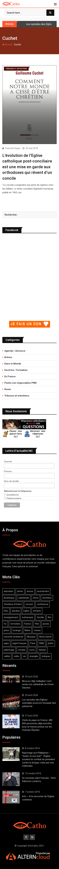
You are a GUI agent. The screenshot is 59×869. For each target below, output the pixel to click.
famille (40, 617)
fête (37, 623)
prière (50, 643)
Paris (32, 643)
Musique (31, 636)
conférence (42, 604)
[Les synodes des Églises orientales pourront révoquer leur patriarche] (11, 702)
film (49, 617)
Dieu (6, 611)
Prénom (8, 471)
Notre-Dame (45, 636)
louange (17, 630)
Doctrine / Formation (16, 370)
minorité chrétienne (13, 636)
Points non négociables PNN (20, 382)
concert (29, 604)
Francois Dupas (12, 148)
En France (10, 376)
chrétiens (47, 598)
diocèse (16, 611)
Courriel (8, 461)
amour (30, 591)
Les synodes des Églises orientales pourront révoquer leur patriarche (39, 703)
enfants (37, 611)
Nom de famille (11, 481)
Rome (7, 389)
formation (15, 623)
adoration (8, 591)
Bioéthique (9, 598)
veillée (7, 656)
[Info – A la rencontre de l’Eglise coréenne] (11, 797)
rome (32, 650)
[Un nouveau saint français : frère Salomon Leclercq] (11, 779)
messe (37, 630)
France (27, 623)
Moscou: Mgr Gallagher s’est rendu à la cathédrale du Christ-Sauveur (38, 684)
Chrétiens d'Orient (13, 604)
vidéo (16, 656)
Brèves (8, 357)
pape (6, 643)
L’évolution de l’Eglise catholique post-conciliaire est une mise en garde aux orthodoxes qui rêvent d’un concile (27, 167)
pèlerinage (9, 650)
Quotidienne (12, 494)
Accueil (8, 44)
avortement (43, 591)
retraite (21, 650)
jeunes (46, 623)
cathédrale (23, 598)
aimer (20, 591)
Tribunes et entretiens (16, 395)
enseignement (11, 617)
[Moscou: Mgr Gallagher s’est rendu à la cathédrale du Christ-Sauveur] (11, 678)
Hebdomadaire (13, 498)
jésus (6, 630)
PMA (41, 643)
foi (5, 623)
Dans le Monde (12, 363)
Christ (36, 598)
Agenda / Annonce (14, 350)
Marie (27, 630)
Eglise (26, 611)
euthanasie (27, 617)
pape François (19, 643)
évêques (46, 656)
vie (24, 656)
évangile (34, 656)
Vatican (42, 650)
